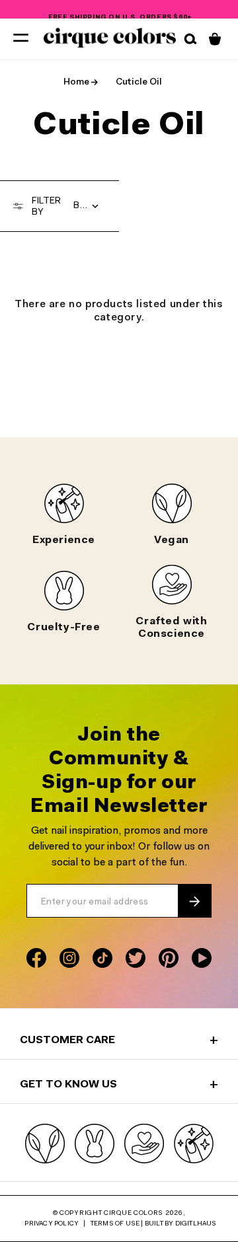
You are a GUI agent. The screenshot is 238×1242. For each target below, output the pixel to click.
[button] (20, 37)
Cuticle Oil (139, 82)
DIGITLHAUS (196, 1224)
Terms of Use (115, 1224)
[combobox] (89, 206)
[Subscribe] (194, 901)
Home (76, 82)
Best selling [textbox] (89, 206)
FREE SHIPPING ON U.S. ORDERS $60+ (120, 10)
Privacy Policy (51, 1224)
